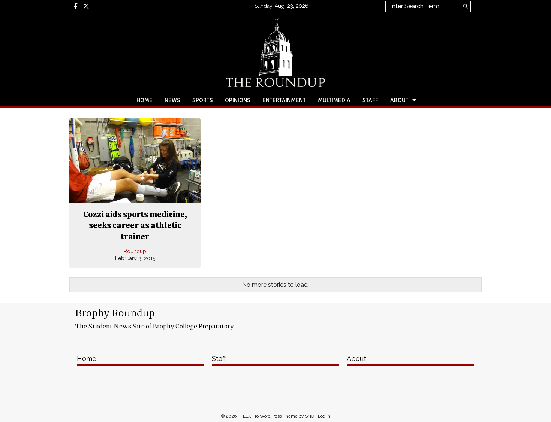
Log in (324, 416)
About (399, 100)
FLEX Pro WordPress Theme (269, 416)
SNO (309, 416)
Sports (202, 100)
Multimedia (334, 100)
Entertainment (284, 100)
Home (144, 100)
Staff (370, 100)
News (172, 100)
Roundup (135, 251)
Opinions (237, 100)
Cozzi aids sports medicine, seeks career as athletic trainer (135, 225)
